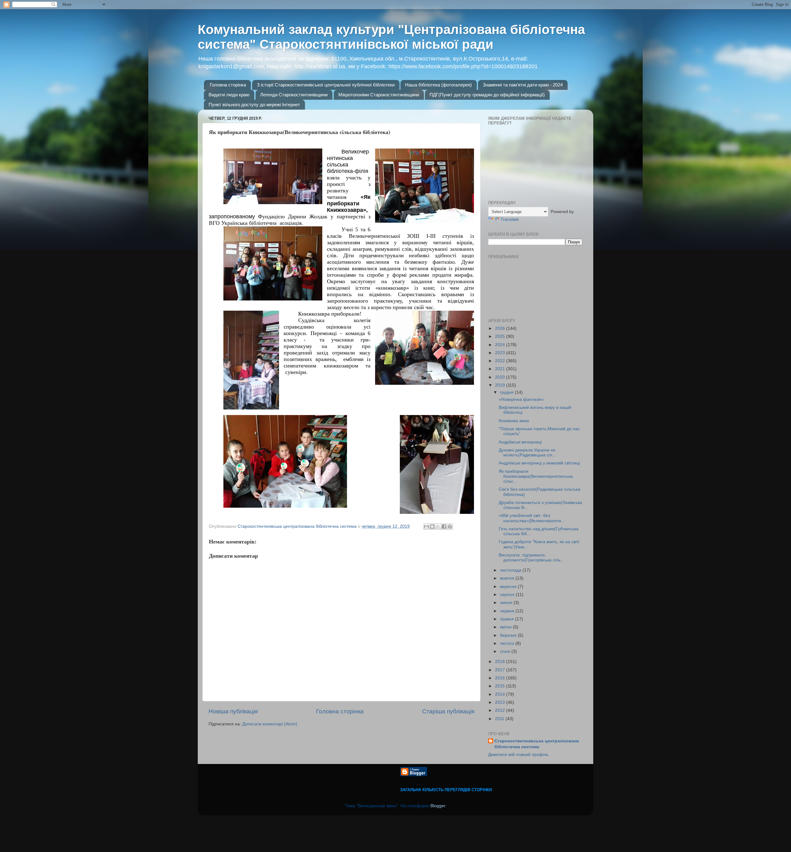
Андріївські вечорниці (520, 442)
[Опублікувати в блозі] (432, 526)
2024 (500, 344)
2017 (500, 670)
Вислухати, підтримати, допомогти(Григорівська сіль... (531, 557)
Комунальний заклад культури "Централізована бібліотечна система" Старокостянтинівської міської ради (391, 37)
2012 (500, 710)
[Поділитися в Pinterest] (450, 526)
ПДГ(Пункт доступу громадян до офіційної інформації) (487, 94)
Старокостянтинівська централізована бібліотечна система (536, 744)
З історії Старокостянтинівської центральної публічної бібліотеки (326, 84)
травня (507, 619)
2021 (500, 369)
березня (509, 635)
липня (507, 602)
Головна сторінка (228, 84)
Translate (510, 219)
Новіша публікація (233, 711)
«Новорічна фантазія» (521, 399)
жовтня (507, 578)
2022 (500, 361)
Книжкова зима (514, 420)
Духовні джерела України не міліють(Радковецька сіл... (527, 452)
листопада (511, 570)
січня (505, 651)
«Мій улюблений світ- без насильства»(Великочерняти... (532, 518)
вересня (509, 586)
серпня (508, 594)
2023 (500, 352)
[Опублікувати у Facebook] (444, 526)
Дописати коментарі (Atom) (269, 724)
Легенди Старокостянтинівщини (294, 94)
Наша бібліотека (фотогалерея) (438, 84)
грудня (507, 392)
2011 (500, 718)
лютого (507, 643)
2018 (500, 661)
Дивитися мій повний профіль (518, 754)
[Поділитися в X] (438, 526)
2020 (500, 377)
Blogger (437, 806)
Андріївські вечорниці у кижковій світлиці (539, 463)
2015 (500, 686)
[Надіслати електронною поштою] (426, 526)
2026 (500, 328)
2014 (500, 694)
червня (507, 611)
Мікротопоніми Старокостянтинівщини (378, 94)
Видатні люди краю (229, 94)
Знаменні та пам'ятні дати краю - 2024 (523, 84)
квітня (506, 627)
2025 (500, 336)
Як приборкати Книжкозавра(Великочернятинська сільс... (536, 476)
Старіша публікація (448, 711)
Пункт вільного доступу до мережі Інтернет (254, 104)
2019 (500, 385)
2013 (500, 702)
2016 (500, 678)
